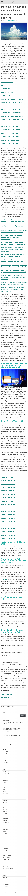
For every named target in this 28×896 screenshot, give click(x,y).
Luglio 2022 (5, 782)
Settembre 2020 (6, 822)
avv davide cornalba (6, 842)
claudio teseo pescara (7, 855)
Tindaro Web (10, 409)
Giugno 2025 (5, 751)
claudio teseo (5, 853)
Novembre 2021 (6, 800)
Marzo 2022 (5, 791)
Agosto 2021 (5, 807)
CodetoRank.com (11, 892)
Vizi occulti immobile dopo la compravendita (11, 726)
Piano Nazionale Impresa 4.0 (13, 587)
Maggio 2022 (5, 787)
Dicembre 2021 (6, 798)
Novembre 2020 (6, 820)
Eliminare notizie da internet (8, 731)
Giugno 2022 (5, 784)
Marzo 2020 (5, 833)
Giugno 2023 (5, 762)
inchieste (4, 875)
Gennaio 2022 (5, 796)
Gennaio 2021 (5, 818)
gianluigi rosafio (6, 866)
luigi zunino (5, 877)
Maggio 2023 (5, 764)
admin (18, 20)
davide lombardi (6, 859)
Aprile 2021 (5, 813)
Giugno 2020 (5, 827)
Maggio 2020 (5, 829)
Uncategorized (5, 886)
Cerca (3, 712)
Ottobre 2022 (5, 776)
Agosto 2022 (5, 780)
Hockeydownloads (14, 2)
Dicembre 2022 (6, 771)
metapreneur (5, 882)
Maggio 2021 (5, 811)
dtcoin (4, 864)
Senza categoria (6, 884)
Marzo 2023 (5, 767)
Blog (3, 846)
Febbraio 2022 (5, 793)
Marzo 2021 (5, 816)
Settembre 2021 (6, 805)
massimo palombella (7, 879)
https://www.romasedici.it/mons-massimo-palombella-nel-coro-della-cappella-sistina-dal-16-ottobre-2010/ (13, 277)
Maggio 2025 (5, 753)
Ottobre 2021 (5, 802)
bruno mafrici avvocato (7, 850)
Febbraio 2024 (5, 756)
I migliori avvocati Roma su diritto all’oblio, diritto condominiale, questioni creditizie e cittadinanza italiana (12, 735)
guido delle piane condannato (8, 873)
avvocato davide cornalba (8, 844)
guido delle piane (6, 870)
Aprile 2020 (5, 831)
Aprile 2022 (5, 789)
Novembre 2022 (6, 773)
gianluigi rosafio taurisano (8, 868)
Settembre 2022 (6, 778)
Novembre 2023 (6, 758)
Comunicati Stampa (10, 706)
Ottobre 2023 (5, 760)
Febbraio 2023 (5, 769)
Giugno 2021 (5, 809)
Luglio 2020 (5, 825)
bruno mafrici (5, 848)
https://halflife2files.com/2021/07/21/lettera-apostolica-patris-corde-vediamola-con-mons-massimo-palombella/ (12, 289)
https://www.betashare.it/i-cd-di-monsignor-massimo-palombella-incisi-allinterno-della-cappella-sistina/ (12, 249)
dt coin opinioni (6, 862)
